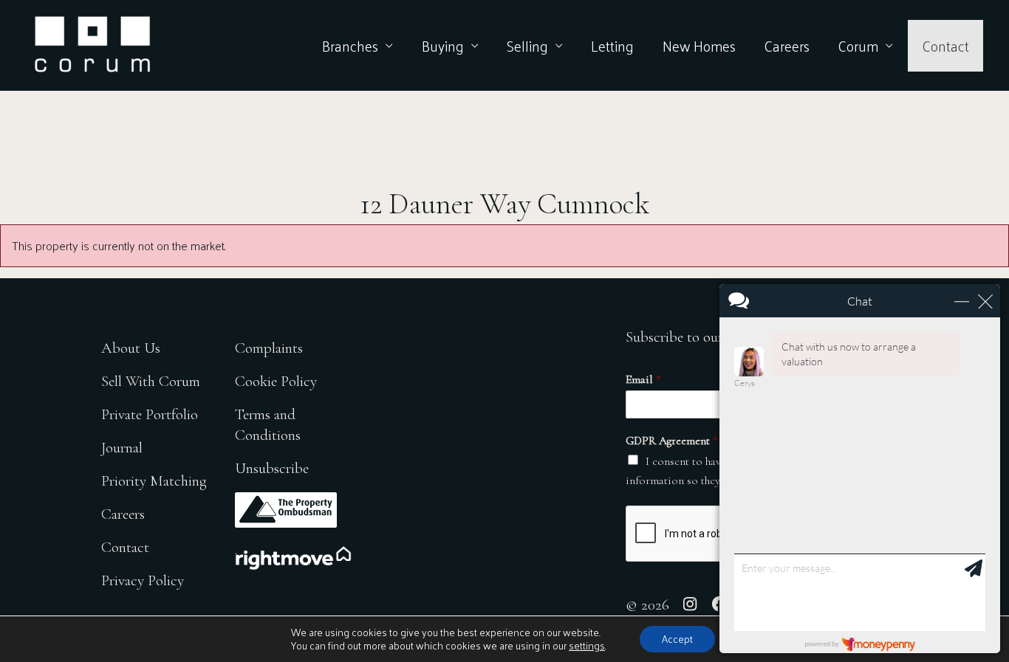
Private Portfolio (149, 414)
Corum (858, 45)
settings (587, 645)
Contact (945, 45)
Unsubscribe (272, 468)
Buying (443, 45)
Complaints (269, 348)
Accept (677, 639)
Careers (787, 45)
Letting (612, 45)
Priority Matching (154, 481)
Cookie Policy (276, 381)
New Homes (699, 45)
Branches (350, 45)
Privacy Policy (142, 580)
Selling (527, 45)
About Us (130, 348)
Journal (122, 447)
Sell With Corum (150, 381)
